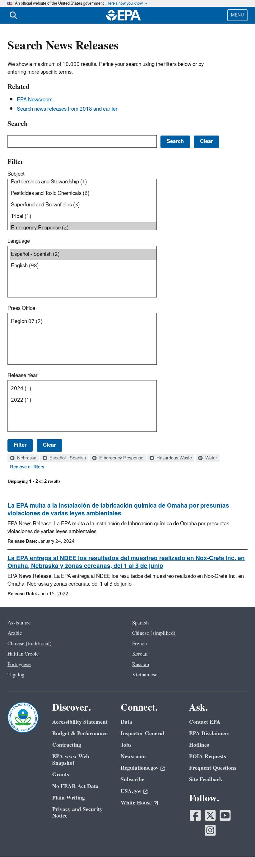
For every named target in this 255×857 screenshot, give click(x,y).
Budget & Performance (80, 733)
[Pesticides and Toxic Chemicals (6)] (83, 193)
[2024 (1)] (83, 388)
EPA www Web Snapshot (70, 759)
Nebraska (26, 458)
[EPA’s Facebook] (195, 815)
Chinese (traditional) (29, 643)
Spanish (140, 623)
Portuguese (19, 664)
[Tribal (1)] (83, 216)
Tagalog (15, 674)
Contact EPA (204, 722)
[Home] (123, 15)
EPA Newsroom (35, 99)
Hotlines (199, 745)
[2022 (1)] (83, 400)
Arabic (14, 633)
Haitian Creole (23, 654)
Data (126, 722)
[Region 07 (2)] (83, 321)
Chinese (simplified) (153, 633)
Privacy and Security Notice (77, 812)
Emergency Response (120, 458)
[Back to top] (238, 840)
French (139, 643)
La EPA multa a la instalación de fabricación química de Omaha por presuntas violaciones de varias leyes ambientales (118, 510)
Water (210, 458)
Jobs (126, 745)
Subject (16, 174)
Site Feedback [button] (205, 779)
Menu (237, 15)
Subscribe (132, 779)
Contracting (66, 745)
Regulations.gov (140, 768)
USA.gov (131, 791)
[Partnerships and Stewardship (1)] (83, 182)
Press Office (21, 308)
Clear (49, 445)
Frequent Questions (212, 768)
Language (18, 241)
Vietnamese (145, 674)
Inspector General (142, 733)
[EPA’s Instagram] (210, 830)
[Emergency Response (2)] (83, 228)
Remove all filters (27, 467)
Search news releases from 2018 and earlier (67, 109)
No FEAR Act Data (75, 786)
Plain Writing (68, 798)
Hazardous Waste (173, 458)
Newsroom (133, 756)
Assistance (19, 623)
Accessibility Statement (80, 722)
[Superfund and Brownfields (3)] (83, 205)
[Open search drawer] (13, 15)
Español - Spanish (67, 458)
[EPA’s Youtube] (225, 815)
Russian (140, 664)
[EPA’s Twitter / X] (210, 815)
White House (136, 802)
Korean (139, 654)
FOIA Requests (207, 756)
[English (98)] (83, 266)
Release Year (22, 375)
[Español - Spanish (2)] (83, 254)
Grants (60, 774)
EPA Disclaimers (209, 733)
